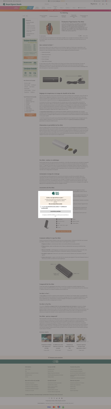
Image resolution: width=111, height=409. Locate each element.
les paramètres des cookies (52, 206)
